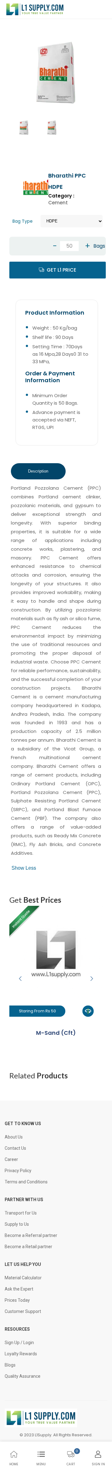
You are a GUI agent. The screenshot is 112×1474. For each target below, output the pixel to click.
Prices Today (17, 1300)
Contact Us (15, 1148)
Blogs (10, 1364)
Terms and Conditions (26, 1181)
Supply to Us (17, 1224)
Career (11, 1159)
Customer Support (23, 1311)
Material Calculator (23, 1277)
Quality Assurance (22, 1376)
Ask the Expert (19, 1288)
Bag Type (22, 221)
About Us (14, 1136)
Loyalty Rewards (21, 1353)
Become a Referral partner (31, 1235)
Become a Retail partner (28, 1246)
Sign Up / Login (19, 1342)
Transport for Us (21, 1212)
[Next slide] (91, 978)
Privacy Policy (18, 1170)
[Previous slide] (20, 978)
